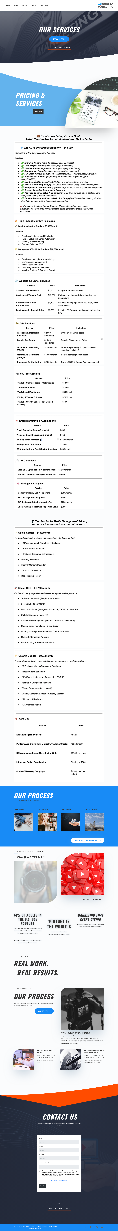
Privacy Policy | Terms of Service (59, 1180)
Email (40, 1138)
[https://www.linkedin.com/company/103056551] (91, 1227)
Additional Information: (44, 1163)
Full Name (41, 1154)
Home (8, 5)
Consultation (44, 5)
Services (24, 5)
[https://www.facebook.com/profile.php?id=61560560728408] (86, 1227)
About (16, 5)
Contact (33, 5)
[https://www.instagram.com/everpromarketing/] (96, 1227)
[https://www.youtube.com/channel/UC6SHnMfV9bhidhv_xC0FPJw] (102, 1227)
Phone (41, 1146)
